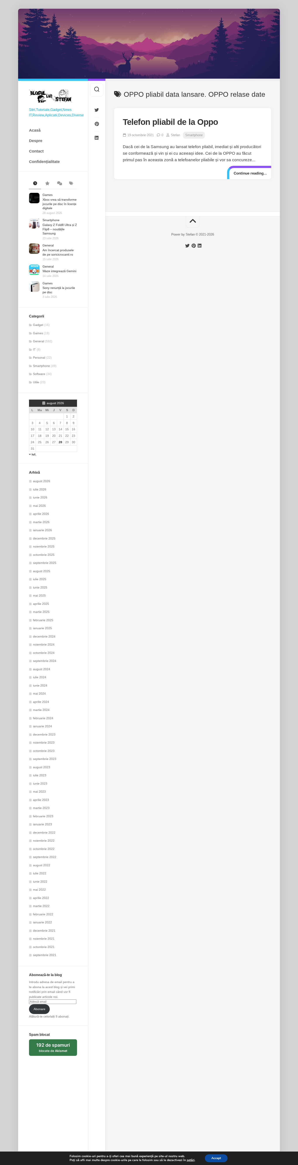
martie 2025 (41, 612)
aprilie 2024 (41, 702)
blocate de (56, 1049)
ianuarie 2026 (42, 530)
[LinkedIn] (96, 138)
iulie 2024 (39, 677)
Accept (216, 1158)
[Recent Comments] (59, 183)
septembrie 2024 (44, 661)
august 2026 (41, 481)
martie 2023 (41, 808)
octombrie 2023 (44, 751)
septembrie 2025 (44, 563)
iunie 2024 (40, 685)
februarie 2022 (43, 914)
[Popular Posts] (47, 183)
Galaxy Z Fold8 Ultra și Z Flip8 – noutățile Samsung (60, 229)
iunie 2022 (40, 881)
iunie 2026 (40, 497)
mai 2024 (39, 693)
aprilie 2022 (41, 898)
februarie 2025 (43, 620)
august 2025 (41, 571)
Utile (36, 382)
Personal (39, 357)
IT (34, 349)
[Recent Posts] (35, 183)
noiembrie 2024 (44, 644)
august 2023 (41, 767)
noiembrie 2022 (44, 840)
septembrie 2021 (44, 955)
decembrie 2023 (44, 734)
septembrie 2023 (44, 759)
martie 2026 (41, 522)
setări (191, 1160)
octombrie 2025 (44, 554)
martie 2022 (41, 906)
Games (48, 195)
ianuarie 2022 (42, 922)
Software (39, 374)
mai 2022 (39, 889)
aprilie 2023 (41, 800)
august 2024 (41, 669)
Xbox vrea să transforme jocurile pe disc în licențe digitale (60, 204)
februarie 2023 (43, 816)
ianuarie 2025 (42, 628)
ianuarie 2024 (42, 726)
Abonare (39, 1009)
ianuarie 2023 (42, 824)
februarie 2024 (43, 718)
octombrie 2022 (44, 849)
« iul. (32, 454)
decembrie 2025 (44, 538)
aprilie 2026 (41, 514)
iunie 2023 (40, 783)
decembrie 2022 (44, 832)
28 (60, 442)
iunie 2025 (40, 587)
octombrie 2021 (44, 947)
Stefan (175, 135)
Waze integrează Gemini (59, 271)
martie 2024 (41, 710)
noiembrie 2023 (44, 742)
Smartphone (51, 220)
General (48, 245)
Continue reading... (250, 173)
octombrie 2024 (44, 653)
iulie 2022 (39, 873)
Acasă (35, 130)
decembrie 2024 (44, 636)
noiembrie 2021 (44, 938)
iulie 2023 (39, 775)
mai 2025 (39, 595)
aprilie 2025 (41, 603)
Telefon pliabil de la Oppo (170, 122)
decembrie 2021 (44, 930)
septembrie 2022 (44, 857)
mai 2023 (39, 791)
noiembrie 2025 (44, 546)
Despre (35, 141)
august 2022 (41, 865)
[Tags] (71, 183)
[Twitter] (96, 110)
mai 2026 (39, 505)
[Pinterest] (96, 124)
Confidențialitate (44, 161)
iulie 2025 (39, 579)
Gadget (38, 325)
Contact (36, 151)
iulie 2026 (39, 489)
